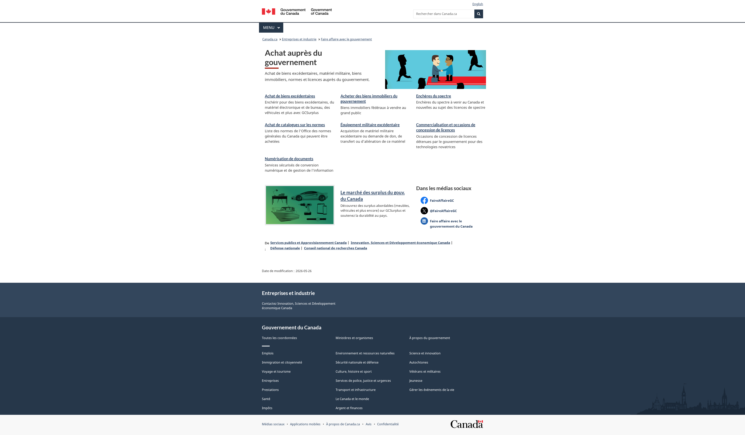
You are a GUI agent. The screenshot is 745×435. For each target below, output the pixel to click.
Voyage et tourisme (276, 371)
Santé (266, 399)
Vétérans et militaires (425, 371)
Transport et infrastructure (356, 390)
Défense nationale (285, 248)
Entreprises (270, 380)
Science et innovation (425, 353)
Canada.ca (269, 39)
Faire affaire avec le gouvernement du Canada (447, 224)
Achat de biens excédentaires (290, 96)
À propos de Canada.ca (343, 424)
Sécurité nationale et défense (357, 362)
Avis (369, 424)
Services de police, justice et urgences (363, 380)
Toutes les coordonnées (279, 338)
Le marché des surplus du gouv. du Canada (372, 196)
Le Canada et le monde (352, 399)
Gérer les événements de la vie (431, 390)
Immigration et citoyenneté (282, 362)
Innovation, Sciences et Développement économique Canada (400, 242)
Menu (273, 27)
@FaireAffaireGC (439, 211)
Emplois (268, 353)
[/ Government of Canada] (297, 12)
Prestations (270, 390)
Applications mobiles (305, 424)
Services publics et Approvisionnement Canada (308, 242)
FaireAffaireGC (437, 201)
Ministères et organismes (354, 338)
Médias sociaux (273, 424)
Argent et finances (349, 408)
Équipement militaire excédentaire (370, 124)
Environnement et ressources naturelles (365, 353)
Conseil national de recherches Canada (335, 248)
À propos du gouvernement (429, 338)
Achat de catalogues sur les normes (295, 124)
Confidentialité (388, 424)
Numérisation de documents (289, 158)
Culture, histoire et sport (354, 371)
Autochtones (418, 362)
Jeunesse (415, 380)
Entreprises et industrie (299, 39)
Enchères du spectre (433, 96)
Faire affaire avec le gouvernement (346, 39)
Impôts (267, 408)
